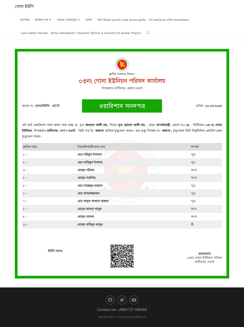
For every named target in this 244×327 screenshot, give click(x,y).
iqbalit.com (140, 317)
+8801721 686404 (132, 309)
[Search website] (148, 33)
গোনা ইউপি (24, 6)
